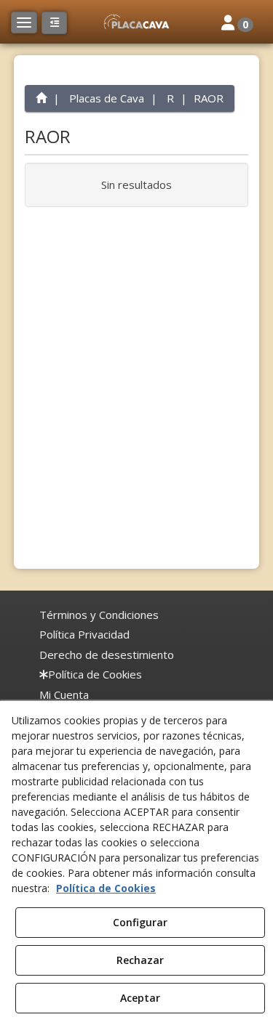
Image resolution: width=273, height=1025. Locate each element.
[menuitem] (99, 615)
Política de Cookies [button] (106, 888)
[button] (136, 21)
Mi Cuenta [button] (64, 694)
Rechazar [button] (140, 960)
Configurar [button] (140, 922)
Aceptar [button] (140, 998)
